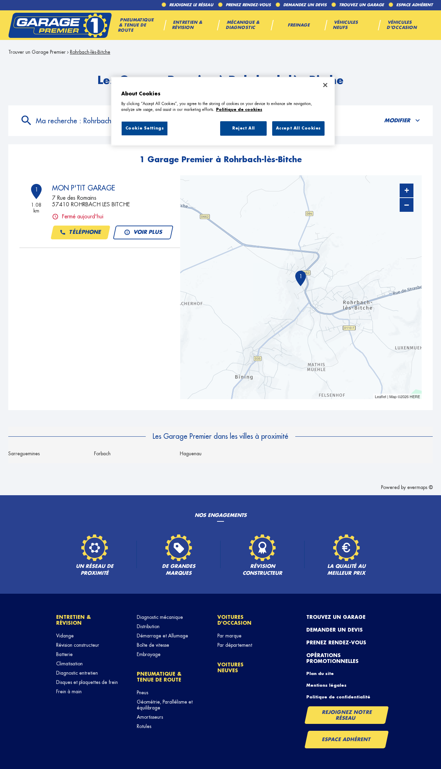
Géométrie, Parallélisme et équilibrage (165, 704)
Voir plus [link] (148, 232)
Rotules (144, 726)
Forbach (102, 453)
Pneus (142, 692)
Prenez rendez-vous (336, 642)
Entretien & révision (73, 620)
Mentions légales (326, 685)
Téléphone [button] (85, 232)
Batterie (64, 654)
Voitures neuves (230, 667)
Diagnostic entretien (77, 673)
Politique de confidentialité (338, 697)
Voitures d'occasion (234, 620)
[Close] (325, 85)
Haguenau (191, 453)
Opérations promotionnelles (332, 658)
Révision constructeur (77, 645)
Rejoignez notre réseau (346, 715)
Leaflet (380, 396)
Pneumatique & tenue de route (159, 677)
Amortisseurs (150, 717)
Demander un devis (334, 629)
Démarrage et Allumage (162, 635)
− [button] (406, 205)
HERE (415, 396)
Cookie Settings (144, 128)
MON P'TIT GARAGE (83, 188)
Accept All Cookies (298, 128)
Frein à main (69, 691)
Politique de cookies (239, 110)
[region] (223, 111)
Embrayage (149, 654)
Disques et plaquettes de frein (87, 682)
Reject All (243, 128)
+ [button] (406, 190)
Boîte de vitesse (153, 645)
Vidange (65, 635)
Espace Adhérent (346, 739)
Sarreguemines (24, 453)
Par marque (229, 635)
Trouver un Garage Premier (37, 52)
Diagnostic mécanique (160, 617)
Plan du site (320, 674)
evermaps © (420, 487)
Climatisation (69, 663)
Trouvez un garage (336, 617)
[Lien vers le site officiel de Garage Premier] (60, 25)
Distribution (148, 626)
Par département (234, 645)
